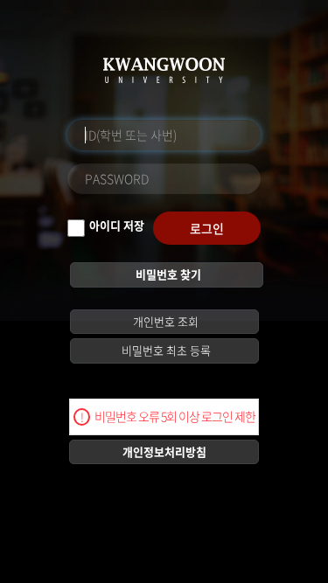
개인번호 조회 (164, 321)
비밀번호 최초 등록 (165, 350)
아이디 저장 (116, 225)
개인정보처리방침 (164, 451)
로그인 (207, 228)
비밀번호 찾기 (167, 274)
